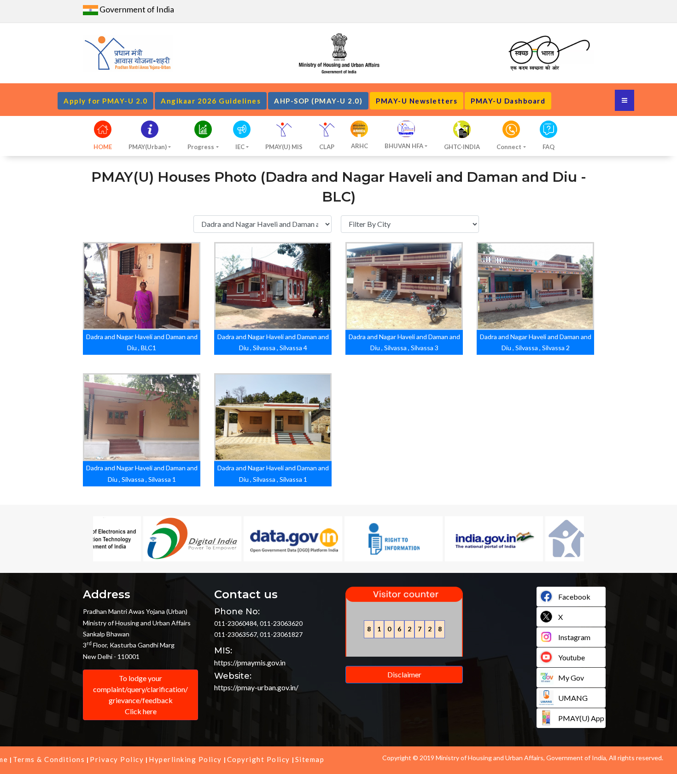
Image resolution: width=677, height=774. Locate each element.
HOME (102, 146)
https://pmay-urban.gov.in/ (256, 687)
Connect (508, 146)
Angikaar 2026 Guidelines (211, 101)
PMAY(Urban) (147, 146)
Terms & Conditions (49, 759)
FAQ (548, 146)
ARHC (359, 146)
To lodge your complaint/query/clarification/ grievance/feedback (140, 695)
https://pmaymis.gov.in (250, 662)
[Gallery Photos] (128, 286)
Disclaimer (404, 674)
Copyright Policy (258, 759)
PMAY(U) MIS (284, 146)
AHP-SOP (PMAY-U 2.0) (318, 101)
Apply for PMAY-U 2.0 (105, 101)
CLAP (326, 146)
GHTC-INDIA (462, 146)
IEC (240, 146)
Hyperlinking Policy (185, 759)
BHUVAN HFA (404, 146)
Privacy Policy (117, 759)
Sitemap (310, 759)
